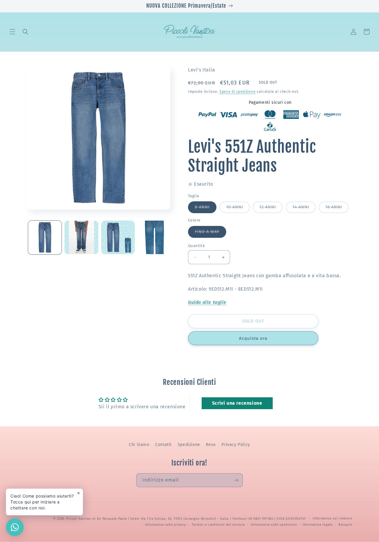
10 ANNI (238, 208)
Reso (211, 444)
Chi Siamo (139, 444)
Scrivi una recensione (237, 403)
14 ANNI (304, 208)
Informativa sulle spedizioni (274, 525)
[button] (12, 31)
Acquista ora (253, 338)
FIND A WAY (210, 233)
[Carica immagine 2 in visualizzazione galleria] (81, 237)
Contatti (163, 444)
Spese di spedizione (237, 92)
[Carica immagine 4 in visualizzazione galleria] (154, 237)
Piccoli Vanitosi (78, 519)
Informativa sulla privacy (165, 525)
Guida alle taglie (207, 302)
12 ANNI (271, 208)
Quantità (196, 245)
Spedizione (189, 444)
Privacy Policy (235, 444)
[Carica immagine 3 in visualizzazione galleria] (118, 237)
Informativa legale (318, 525)
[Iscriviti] (236, 480)
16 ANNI (337, 208)
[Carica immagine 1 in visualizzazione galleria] (45, 237)
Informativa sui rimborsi (332, 518)
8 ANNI (205, 208)
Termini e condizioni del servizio (218, 525)
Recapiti (345, 525)
